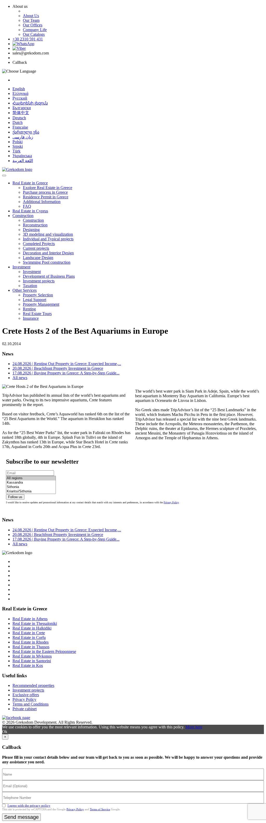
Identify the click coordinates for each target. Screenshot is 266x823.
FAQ (27, 206)
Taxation (30, 285)
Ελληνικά (20, 93)
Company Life (35, 29)
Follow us (15, 497)
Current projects (36, 248)
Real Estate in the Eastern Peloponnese (44, 651)
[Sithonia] (31, 487)
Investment (21, 267)
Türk (16, 151)
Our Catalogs (34, 34)
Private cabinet (24, 709)
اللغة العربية (22, 160)
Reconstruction (35, 225)
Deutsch (19, 118)
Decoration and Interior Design (48, 253)
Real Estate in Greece (30, 183)
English (18, 89)
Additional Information (42, 201)
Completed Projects (39, 243)
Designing (31, 229)
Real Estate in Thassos (30, 647)
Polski (17, 142)
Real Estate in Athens (30, 619)
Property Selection (38, 295)
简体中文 (20, 112)
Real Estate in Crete (28, 633)
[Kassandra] (31, 482)
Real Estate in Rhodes (30, 642)
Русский (19, 98)
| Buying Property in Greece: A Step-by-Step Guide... (65, 373)
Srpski (17, 146)
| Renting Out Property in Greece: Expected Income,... (66, 363)
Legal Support (34, 299)
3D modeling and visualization (48, 234)
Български (21, 108)
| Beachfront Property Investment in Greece (57, 368)
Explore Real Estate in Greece (47, 187)
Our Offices (32, 25)
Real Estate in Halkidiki (31, 628)
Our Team (31, 20)
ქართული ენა (25, 132)
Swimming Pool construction (46, 262)
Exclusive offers (25, 695)
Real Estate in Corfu (29, 637)
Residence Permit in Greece (45, 197)
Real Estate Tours (37, 313)
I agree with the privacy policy (29, 805)
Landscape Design (38, 257)
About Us (31, 15)
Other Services (24, 290)
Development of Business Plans (49, 276)
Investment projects (39, 281)
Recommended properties (33, 685)
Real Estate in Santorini (31, 661)
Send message (21, 817)
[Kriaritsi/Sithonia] (31, 491)
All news (19, 377)
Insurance (31, 318)
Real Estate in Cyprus (30, 211)
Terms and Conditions (30, 704)
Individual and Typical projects (48, 239)
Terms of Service (100, 809)
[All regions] (31, 478)
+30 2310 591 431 (27, 39)
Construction (23, 215)
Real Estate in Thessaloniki (34, 623)
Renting (29, 309)
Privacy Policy (171, 502)
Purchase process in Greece (45, 192)
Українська (22, 156)
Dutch (17, 122)
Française (20, 127)
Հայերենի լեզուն (30, 103)
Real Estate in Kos (27, 665)
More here (193, 727)
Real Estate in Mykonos (32, 656)
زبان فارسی (22, 137)
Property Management (41, 304)
